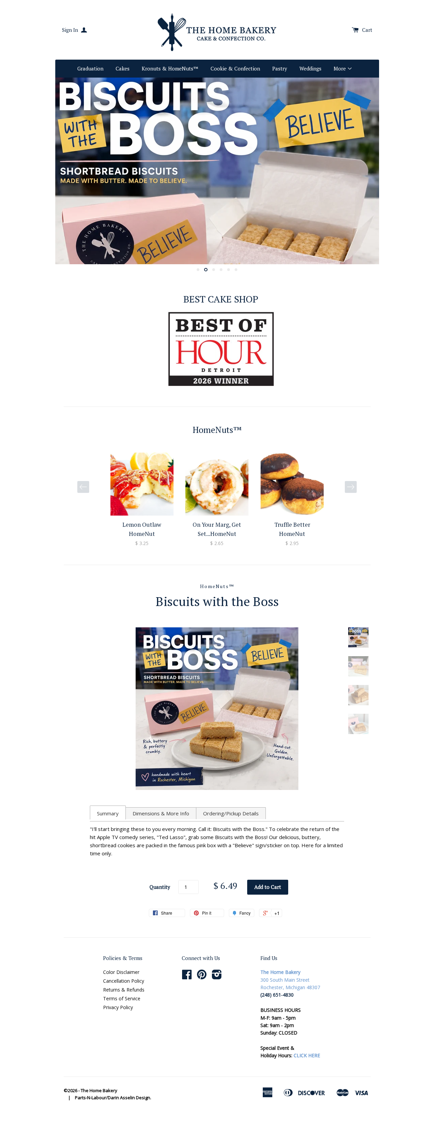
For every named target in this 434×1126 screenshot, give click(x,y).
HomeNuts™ (217, 586)
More (340, 68)
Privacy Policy (118, 1007)
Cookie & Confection (235, 68)
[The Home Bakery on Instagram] (217, 977)
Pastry (279, 68)
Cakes (123, 68)
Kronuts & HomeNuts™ (170, 68)
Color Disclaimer (121, 972)
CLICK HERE (307, 1055)
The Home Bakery (99, 1090)
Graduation (90, 68)
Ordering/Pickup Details (231, 813)
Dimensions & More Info (161, 813)
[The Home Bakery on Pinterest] (202, 977)
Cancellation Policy (123, 981)
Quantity (160, 886)
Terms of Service (121, 998)
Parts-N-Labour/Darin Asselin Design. (113, 1097)
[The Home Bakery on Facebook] (187, 977)
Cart (367, 29)
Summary (108, 813)
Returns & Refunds (123, 989)
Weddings (310, 68)
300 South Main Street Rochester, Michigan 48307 (290, 980)
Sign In (70, 29)
